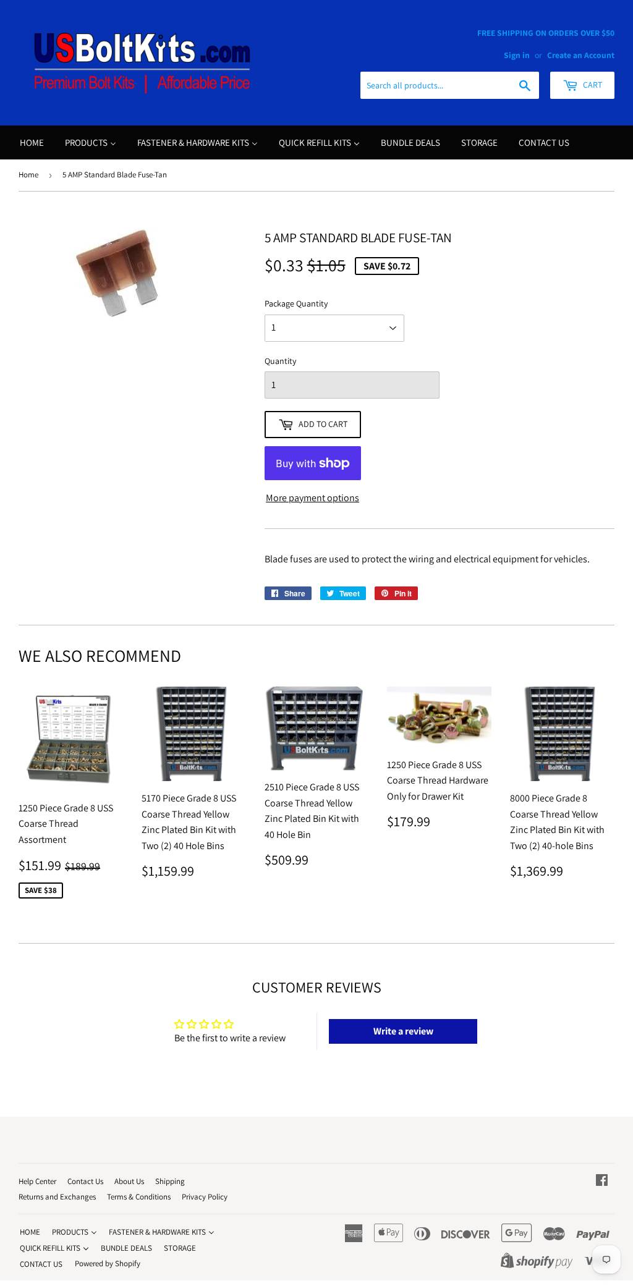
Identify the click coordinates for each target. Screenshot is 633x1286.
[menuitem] (31, 142)
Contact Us (85, 1181)
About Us (129, 1181)
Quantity (280, 360)
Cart (591, 84)
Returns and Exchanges (57, 1196)
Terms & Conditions (139, 1196)
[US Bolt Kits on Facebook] (601, 1181)
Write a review (403, 1031)
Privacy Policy (204, 1196)
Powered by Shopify (107, 1263)
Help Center (37, 1181)
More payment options (312, 497)
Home (28, 174)
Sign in (517, 55)
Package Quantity (296, 303)
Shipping (170, 1181)
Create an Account (580, 55)
